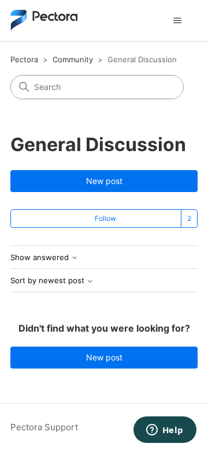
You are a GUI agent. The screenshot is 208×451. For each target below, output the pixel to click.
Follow (105, 218)
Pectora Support (44, 427)
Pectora (24, 59)
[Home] (43, 20)
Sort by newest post (48, 280)
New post (104, 181)
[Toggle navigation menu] (177, 21)
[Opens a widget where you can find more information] (164, 430)
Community (73, 59)
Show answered (40, 257)
